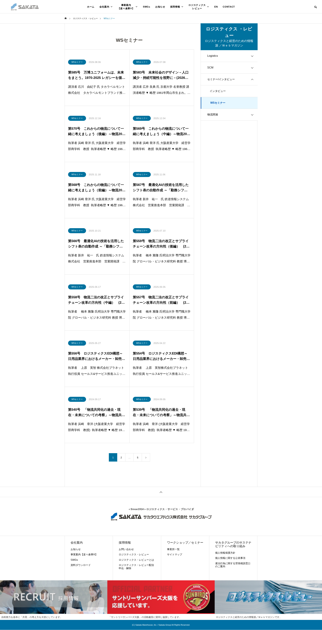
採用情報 (175, 6)
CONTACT (229, 6)
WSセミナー (77, 62)
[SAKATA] (24, 6)
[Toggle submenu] (252, 56)
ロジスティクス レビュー (197, 7)
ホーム (90, 6)
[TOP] (161, 492)
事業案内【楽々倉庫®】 (126, 7)
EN (216, 6)
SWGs (146, 6)
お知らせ (160, 6)
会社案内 (104, 6)
